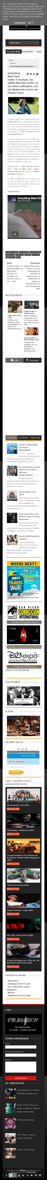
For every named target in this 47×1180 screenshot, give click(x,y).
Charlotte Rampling (35, 252)
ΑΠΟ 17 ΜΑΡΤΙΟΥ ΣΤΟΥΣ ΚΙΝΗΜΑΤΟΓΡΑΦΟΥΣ (18, 783)
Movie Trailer (35, 254)
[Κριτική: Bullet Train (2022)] (23, 791)
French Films (19, 254)
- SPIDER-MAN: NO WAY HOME (19, 996)
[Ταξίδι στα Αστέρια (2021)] (23, 871)
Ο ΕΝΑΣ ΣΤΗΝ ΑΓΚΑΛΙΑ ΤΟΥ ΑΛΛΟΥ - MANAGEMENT (28, 447)
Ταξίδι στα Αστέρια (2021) (18, 885)
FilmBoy (23, 1170)
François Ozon (10, 254)
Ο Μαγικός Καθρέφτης (25, 1120)
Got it (31, 23)
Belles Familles (33, 169)
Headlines (27, 254)
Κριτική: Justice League (26, 1150)
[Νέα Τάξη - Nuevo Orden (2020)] (23, 921)
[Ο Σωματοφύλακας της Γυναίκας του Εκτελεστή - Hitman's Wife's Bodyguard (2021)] (23, 841)
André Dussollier (23, 252)
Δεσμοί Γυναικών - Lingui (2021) (20, 910)
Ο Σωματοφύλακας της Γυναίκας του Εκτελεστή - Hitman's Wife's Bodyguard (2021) (23, 857)
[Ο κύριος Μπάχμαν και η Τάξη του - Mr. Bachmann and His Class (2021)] (23, 946)
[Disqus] (23, 399)
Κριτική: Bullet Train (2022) (18, 805)
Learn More (19, 23)
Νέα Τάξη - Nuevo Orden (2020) (20, 935)
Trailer (13, 63)
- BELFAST (11, 993)
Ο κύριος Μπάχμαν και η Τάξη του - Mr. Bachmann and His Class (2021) (23, 961)
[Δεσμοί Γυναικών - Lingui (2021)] (23, 896)
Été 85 (27, 127)
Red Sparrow (19, 174)
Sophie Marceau (10, 257)
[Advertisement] (26, 35)
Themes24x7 (31, 1172)
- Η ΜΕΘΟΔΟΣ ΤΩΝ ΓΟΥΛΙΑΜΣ (18, 984)
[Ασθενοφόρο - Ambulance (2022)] (23, 816)
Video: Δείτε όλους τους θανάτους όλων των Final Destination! (29, 516)
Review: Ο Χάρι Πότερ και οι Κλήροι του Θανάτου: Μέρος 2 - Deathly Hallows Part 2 (29, 1108)
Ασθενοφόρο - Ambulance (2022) (20, 830)
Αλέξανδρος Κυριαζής (11, 252)
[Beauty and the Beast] (23, 736)
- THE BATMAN (12, 981)
